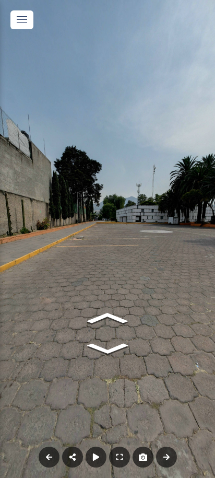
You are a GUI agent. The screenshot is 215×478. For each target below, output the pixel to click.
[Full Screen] (119, 457)
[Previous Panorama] (49, 457)
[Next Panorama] (166, 457)
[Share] (72, 457)
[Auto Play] (96, 457)
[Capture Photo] (143, 457)
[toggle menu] (21, 19)
